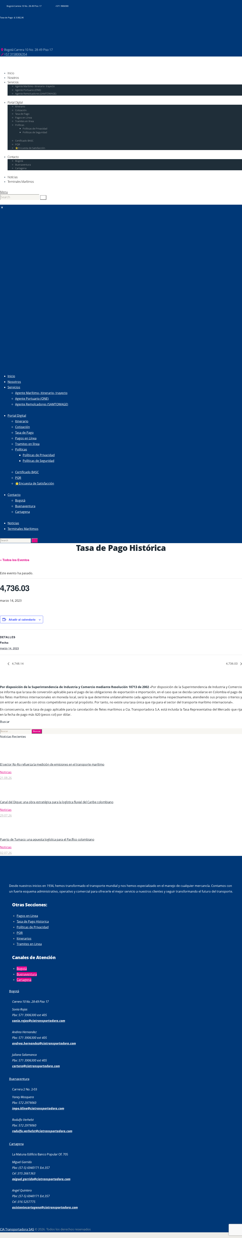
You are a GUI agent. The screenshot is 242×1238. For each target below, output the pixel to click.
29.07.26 (6, 815)
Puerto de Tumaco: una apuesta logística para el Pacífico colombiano (47, 839)
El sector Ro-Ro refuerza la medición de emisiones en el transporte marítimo (52, 764)
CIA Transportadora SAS (17, 1229)
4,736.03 (232, 663)
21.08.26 (6, 778)
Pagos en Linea (27, 916)
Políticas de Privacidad (33, 927)
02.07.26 (6, 853)
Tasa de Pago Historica (33, 921)
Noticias (6, 772)
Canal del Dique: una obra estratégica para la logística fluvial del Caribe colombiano (56, 802)
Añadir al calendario (22, 619)
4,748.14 (17, 663)
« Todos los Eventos (14, 560)
